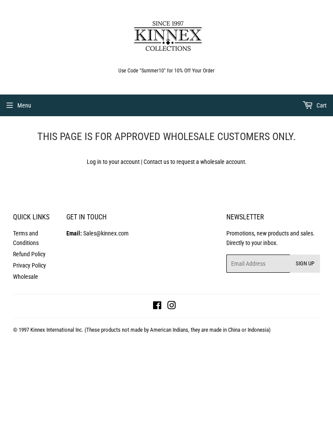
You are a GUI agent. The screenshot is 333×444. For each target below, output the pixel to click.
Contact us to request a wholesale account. (195, 161)
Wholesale (25, 276)
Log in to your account (113, 161)
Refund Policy (29, 254)
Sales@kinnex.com (97, 233)
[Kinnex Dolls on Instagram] (171, 306)
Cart (320, 105)
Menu (24, 105)
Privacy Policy (29, 265)
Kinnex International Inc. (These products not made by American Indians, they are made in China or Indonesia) (150, 329)
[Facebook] (157, 306)
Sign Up (305, 263)
